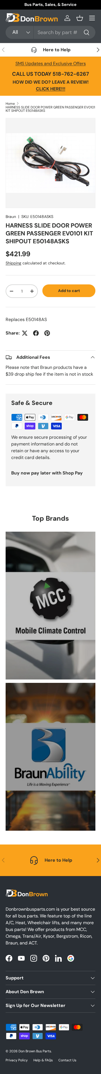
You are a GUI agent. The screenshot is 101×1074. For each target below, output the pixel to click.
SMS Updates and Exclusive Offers (50, 63)
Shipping (13, 263)
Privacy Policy (17, 1060)
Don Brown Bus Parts (35, 1051)
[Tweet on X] (24, 333)
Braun (11, 216)
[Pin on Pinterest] (47, 333)
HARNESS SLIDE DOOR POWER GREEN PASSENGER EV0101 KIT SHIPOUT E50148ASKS (50, 109)
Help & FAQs (43, 1060)
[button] (80, 18)
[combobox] (50, 32)
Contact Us (67, 1060)
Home (10, 103)
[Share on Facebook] (36, 333)
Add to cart (69, 290)
